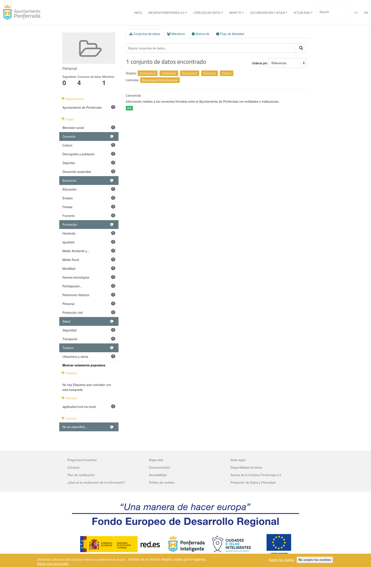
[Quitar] (154, 73)
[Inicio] (23, 12)
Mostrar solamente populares (83, 365)
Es (356, 12)
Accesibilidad (158, 475)
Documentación (159, 467)
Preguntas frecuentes (82, 460)
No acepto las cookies (314, 559)
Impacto (235, 12)
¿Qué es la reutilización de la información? (96, 482)
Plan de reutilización (81, 475)
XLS (129, 108)
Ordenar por (259, 63)
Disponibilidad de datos (246, 467)
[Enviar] (301, 48)
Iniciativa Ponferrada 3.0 (166, 12)
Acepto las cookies (281, 560)
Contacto (73, 467)
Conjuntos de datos (146, 34)
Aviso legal (238, 460)
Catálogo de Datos (206, 12)
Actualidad (302, 12)
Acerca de (202, 34)
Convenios (133, 95)
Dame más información (53, 563)
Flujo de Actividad (231, 34)
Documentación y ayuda (267, 12)
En (366, 12)
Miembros (177, 34)
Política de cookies (161, 482)
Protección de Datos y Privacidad (253, 482)
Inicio (138, 12)
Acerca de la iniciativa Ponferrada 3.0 (256, 475)
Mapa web (156, 460)
